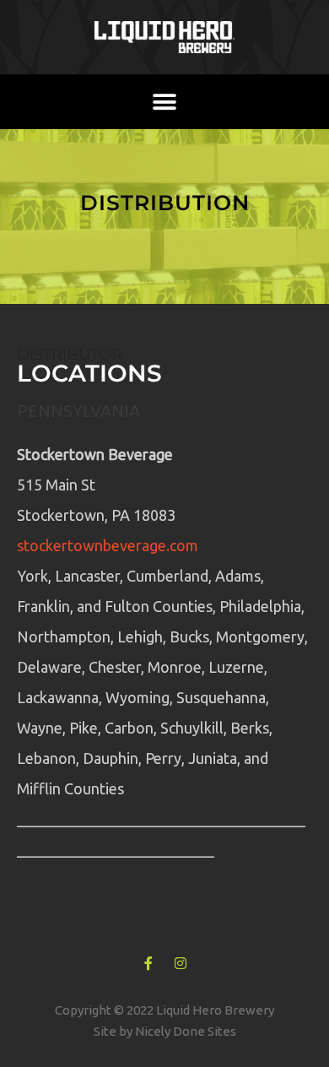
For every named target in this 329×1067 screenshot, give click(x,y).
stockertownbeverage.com (107, 545)
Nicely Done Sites (185, 1031)
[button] (165, 102)
